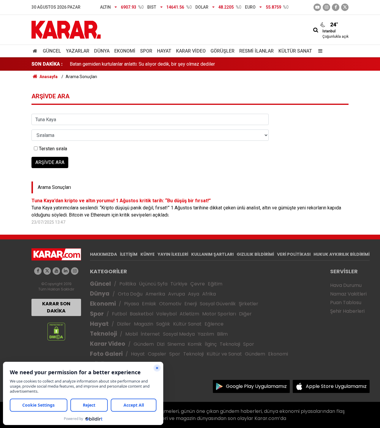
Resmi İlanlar (256, 51)
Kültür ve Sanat (224, 353)
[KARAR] (66, 29)
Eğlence (214, 323)
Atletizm (189, 313)
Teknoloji (103, 334)
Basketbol (141, 313)
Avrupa (176, 293)
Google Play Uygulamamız (256, 386)
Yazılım (206, 334)
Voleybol (166, 313)
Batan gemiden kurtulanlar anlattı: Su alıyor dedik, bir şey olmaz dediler (142, 64)
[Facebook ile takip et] (335, 7)
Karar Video (191, 51)
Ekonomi (124, 51)
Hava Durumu (346, 285)
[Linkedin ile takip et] (65, 271)
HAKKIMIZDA (103, 254)
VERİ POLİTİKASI (294, 254)
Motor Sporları (219, 313)
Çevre (197, 283)
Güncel (52, 51)
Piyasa (131, 303)
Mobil (131, 334)
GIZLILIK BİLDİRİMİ (255, 254)
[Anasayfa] (35, 51)
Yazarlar (77, 51)
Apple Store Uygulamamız (336, 386)
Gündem (144, 344)
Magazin (143, 323)
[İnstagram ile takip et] (326, 7)
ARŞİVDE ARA (49, 162)
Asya (193, 293)
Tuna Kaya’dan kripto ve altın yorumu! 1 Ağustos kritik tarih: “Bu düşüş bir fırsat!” (121, 200)
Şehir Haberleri (347, 311)
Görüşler (222, 51)
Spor (146, 51)
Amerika (155, 293)
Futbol (119, 313)
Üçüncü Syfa (153, 283)
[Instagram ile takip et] (74, 271)
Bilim (222, 334)
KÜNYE (147, 254)
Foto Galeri (106, 354)
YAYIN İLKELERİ (173, 254)
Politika (127, 283)
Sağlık (163, 323)
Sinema (176, 344)
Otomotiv (170, 303)
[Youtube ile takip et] (317, 7)
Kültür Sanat (295, 51)
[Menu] (318, 51)
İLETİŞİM (128, 254)
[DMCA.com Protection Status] (56, 331)
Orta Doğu (130, 293)
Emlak (149, 303)
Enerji (190, 303)
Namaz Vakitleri (348, 293)
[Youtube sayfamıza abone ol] (56, 271)
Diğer (245, 313)
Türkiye (178, 283)
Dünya (102, 51)
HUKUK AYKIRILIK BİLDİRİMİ (342, 254)
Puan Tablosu (345, 302)
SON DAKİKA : (47, 64)
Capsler (157, 353)
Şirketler (248, 303)
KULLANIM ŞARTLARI (212, 254)
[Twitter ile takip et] (345, 7)
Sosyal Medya (179, 334)
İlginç (211, 344)
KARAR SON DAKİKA (56, 307)
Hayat (164, 51)
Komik (195, 344)
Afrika (209, 293)
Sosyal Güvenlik (218, 303)
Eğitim (215, 283)
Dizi (160, 344)
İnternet (150, 334)
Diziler (124, 323)
